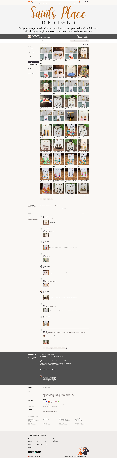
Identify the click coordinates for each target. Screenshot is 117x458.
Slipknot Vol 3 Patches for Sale (32, 424)
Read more (64, 208)
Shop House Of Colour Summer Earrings (64, 420)
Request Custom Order (33, 62)
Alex (43, 278)
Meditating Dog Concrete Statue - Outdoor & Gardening (34, 421)
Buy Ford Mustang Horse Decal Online (80, 424)
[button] (80, 36)
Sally (43, 241)
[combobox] (55, 2)
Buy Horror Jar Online (46, 419)
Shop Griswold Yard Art (31, 419)
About (37, 40)
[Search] (79, 2)
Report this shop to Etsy (31, 73)
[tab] (33, 45)
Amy (43, 216)
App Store (31, 452)
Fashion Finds (59, 3)
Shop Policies (43, 40)
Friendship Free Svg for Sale (63, 424)
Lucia (44, 253)
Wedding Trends (69, 3)
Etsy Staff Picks (45, 3)
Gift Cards (75, 3)
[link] (41, 199)
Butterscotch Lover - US (46, 424)
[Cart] (88, 2)
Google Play (38, 452)
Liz (46, 335)
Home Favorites (52, 3)
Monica (44, 266)
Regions (88, 456)
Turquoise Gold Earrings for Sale (63, 419)
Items (28, 40)
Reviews (33, 40)
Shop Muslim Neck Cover (78, 420)
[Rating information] (32, 37)
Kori (43, 291)
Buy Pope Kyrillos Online (78, 419)
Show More (58, 427)
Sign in (82, 1)
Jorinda (44, 316)
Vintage (64, 3)
